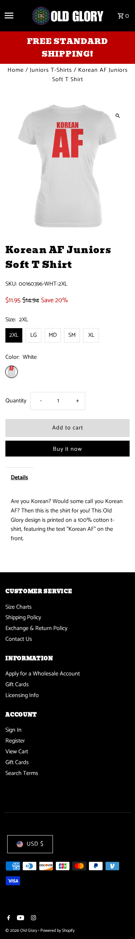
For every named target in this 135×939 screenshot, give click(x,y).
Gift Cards (17, 684)
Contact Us (18, 639)
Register (15, 741)
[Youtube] (19, 919)
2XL (13, 335)
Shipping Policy (23, 617)
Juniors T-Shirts (51, 70)
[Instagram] (32, 919)
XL (91, 335)
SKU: (11, 284)
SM (72, 335)
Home (16, 70)
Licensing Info (22, 695)
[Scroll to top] (120, 920)
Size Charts (18, 607)
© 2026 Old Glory (21, 930)
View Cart (16, 752)
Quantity (15, 401)
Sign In (13, 730)
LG (33, 335)
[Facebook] (7, 919)
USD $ (35, 844)
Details (19, 477)
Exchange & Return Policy (36, 628)
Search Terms (21, 773)
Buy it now (67, 449)
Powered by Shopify (57, 930)
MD (53, 335)
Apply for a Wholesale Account (42, 674)
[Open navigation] (15, 15)
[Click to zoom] (118, 115)
